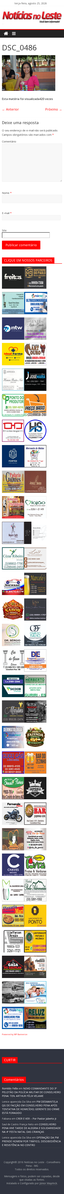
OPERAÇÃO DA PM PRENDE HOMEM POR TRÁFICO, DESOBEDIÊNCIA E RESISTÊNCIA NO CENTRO (31, 1141)
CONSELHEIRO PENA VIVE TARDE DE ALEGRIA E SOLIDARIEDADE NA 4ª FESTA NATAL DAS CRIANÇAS (31, 1128)
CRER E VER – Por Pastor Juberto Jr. (36, 1118)
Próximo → (53, 109)
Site (4, 230)
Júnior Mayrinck (48, 1183)
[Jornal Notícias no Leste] (32, 10)
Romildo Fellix (10, 1088)
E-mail (7, 213)
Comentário (9, 141)
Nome (7, 193)
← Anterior (10, 109)
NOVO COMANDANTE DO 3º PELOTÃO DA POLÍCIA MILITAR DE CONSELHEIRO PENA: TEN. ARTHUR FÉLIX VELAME (31, 1092)
